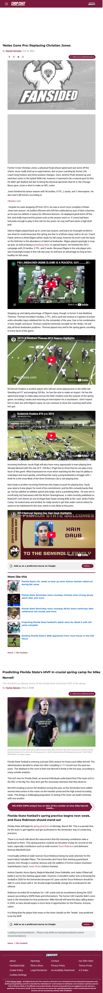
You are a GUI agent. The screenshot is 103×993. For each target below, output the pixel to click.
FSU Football (21, 653)
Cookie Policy (16, 970)
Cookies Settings (18, 975)
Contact (55, 961)
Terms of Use (85, 965)
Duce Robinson (66, 846)
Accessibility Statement (63, 970)
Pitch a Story (37, 965)
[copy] (23, 57)
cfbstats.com (14, 201)
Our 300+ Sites (86, 961)
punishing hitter (41, 244)
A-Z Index (83, 970)
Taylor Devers (13, 688)
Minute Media (16, 981)
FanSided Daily (17, 965)
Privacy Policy (58, 965)
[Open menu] (6, 3)
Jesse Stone (34, 866)
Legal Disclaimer (39, 970)
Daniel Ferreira (13, 51)
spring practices (41, 826)
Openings (35, 961)
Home (10, 653)
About (13, 961)
